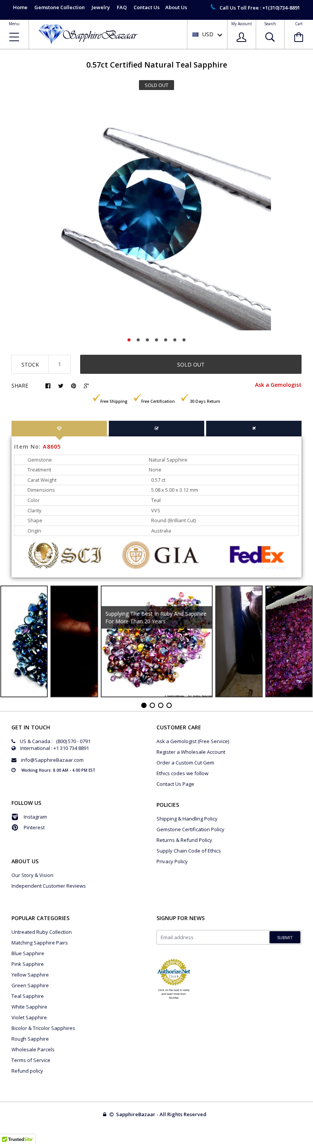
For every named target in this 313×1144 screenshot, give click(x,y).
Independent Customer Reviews (48, 885)
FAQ (122, 7)
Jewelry (101, 7)
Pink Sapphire (27, 964)
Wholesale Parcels (33, 1049)
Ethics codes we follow (182, 773)
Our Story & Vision (32, 875)
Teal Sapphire (27, 996)
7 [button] (184, 339)
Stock (30, 364)
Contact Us (147, 7)
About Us (176, 7)
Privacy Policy (172, 861)
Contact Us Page (175, 783)
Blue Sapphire (27, 953)
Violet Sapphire (29, 1017)
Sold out (191, 364)
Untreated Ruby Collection (41, 931)
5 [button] (165, 339)
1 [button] (129, 339)
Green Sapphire (30, 985)
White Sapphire (29, 1006)
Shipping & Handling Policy (187, 818)
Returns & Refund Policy (184, 840)
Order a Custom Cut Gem (185, 762)
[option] (156, 215)
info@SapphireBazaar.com (52, 759)
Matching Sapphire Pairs (39, 942)
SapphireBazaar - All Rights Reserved (162, 1114)
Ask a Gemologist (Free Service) (192, 741)
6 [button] (174, 339)
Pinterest (34, 827)
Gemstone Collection (59, 7)
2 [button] (138, 339)
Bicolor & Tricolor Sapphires (43, 1028)
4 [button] (156, 339)
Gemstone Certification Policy (190, 829)
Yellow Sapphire (30, 974)
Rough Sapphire (30, 1038)
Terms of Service (30, 1060)
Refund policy (27, 1070)
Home (20, 7)
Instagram (35, 816)
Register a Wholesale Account (190, 751)
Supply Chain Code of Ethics (188, 850)
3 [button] (147, 339)
